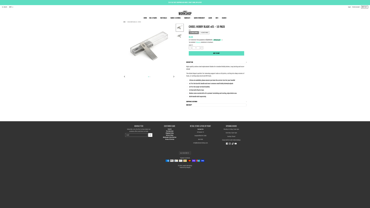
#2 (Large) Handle (204, 32)
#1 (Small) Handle (194, 32)
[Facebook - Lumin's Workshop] (227, 144)
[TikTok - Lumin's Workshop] (233, 144)
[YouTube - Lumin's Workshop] (236, 144)
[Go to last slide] (124, 76)
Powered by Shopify (185, 167)
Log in (349, 7)
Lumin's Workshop (187, 165)
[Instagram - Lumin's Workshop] (230, 144)
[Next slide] (173, 76)
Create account (356, 7)
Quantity (191, 45)
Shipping (198, 42)
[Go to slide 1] (148, 76)
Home (124, 22)
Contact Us (200, 129)
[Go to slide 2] (149, 76)
